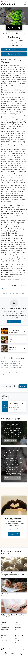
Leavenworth (11, 45)
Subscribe (13, 534)
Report (9, 293)
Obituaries (4, 624)
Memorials (18, 624)
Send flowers (4, 629)
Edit (4, 293)
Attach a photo (8, 386)
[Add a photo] (12, 28)
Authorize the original (19, 293)
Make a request (10, 440)
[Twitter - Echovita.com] (19, 636)
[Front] (8, 4)
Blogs (16, 629)
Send (21, 386)
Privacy (17, 640)
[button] (6, 2)
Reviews (17, 643)
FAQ (2, 638)
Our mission (18, 627)
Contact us (4, 640)
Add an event (5, 398)
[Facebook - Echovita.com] (15, 636)
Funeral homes (5, 627)
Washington (18, 45)
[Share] (9, 28)
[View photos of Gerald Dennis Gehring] (14, 17)
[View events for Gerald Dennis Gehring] (18, 28)
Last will (17, 632)
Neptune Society (5, 280)
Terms (16, 638)
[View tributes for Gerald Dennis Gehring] (15, 28)
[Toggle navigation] (24, 4)
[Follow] (7, 288)
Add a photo (13, 321)
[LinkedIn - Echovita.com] (22, 636)
